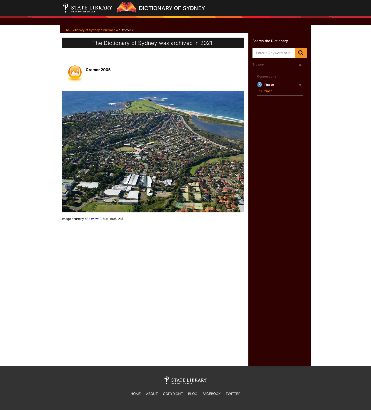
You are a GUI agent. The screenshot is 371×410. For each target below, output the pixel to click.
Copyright (173, 394)
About (152, 394)
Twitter (233, 394)
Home (136, 394)
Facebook (211, 394)
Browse (258, 64)
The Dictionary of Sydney (82, 30)
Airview (93, 219)
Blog (192, 394)
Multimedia (110, 30)
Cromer (266, 91)
